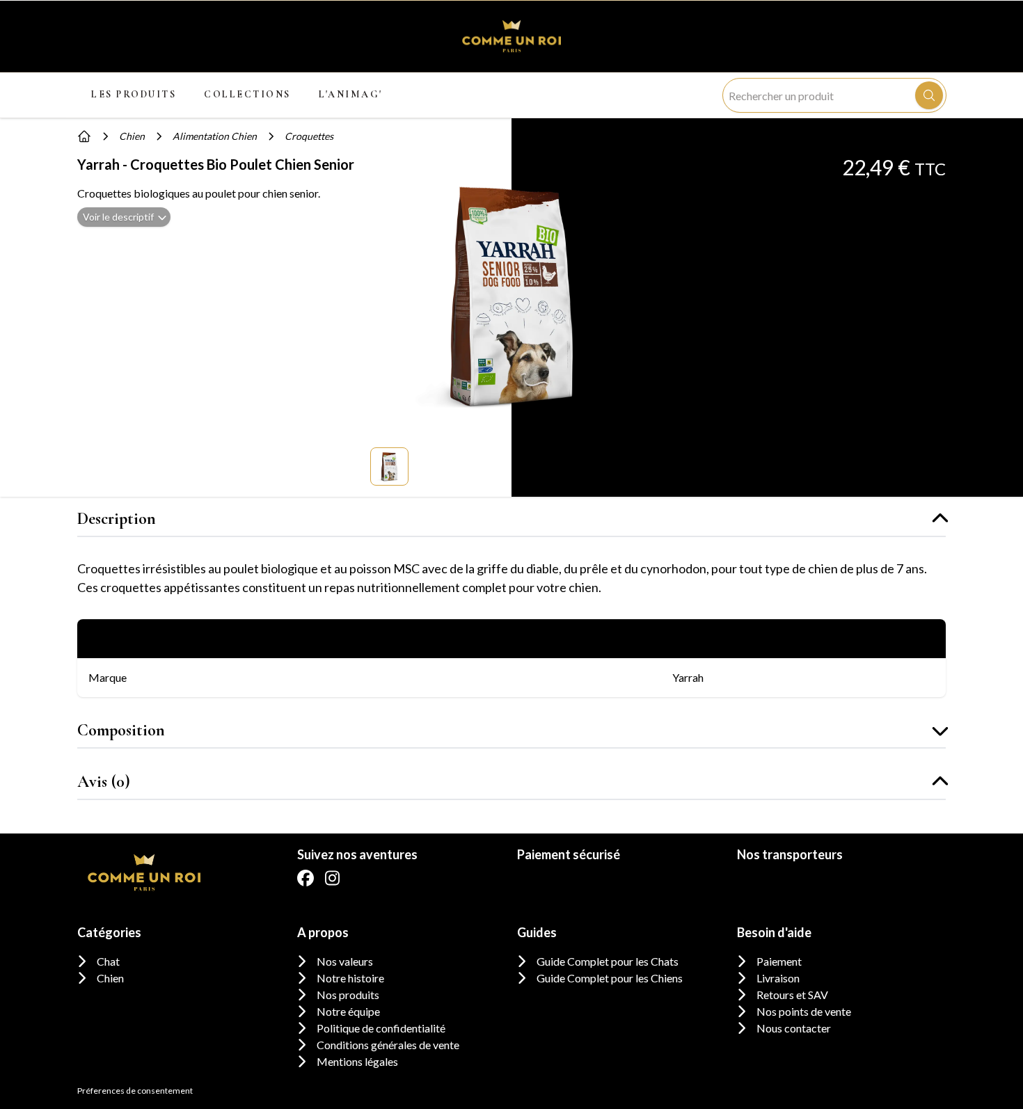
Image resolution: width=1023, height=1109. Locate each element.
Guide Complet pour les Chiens (610, 977)
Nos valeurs (345, 961)
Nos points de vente (803, 1011)
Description (116, 519)
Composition (121, 730)
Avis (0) (103, 782)
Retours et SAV (792, 994)
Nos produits (348, 994)
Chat (108, 961)
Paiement (779, 961)
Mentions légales (357, 1061)
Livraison (778, 977)
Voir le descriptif (118, 217)
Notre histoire (350, 977)
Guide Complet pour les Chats (608, 961)
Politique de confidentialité (381, 1028)
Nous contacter (793, 1028)
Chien (110, 977)
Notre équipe (348, 1011)
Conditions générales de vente (388, 1044)
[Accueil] (84, 136)
